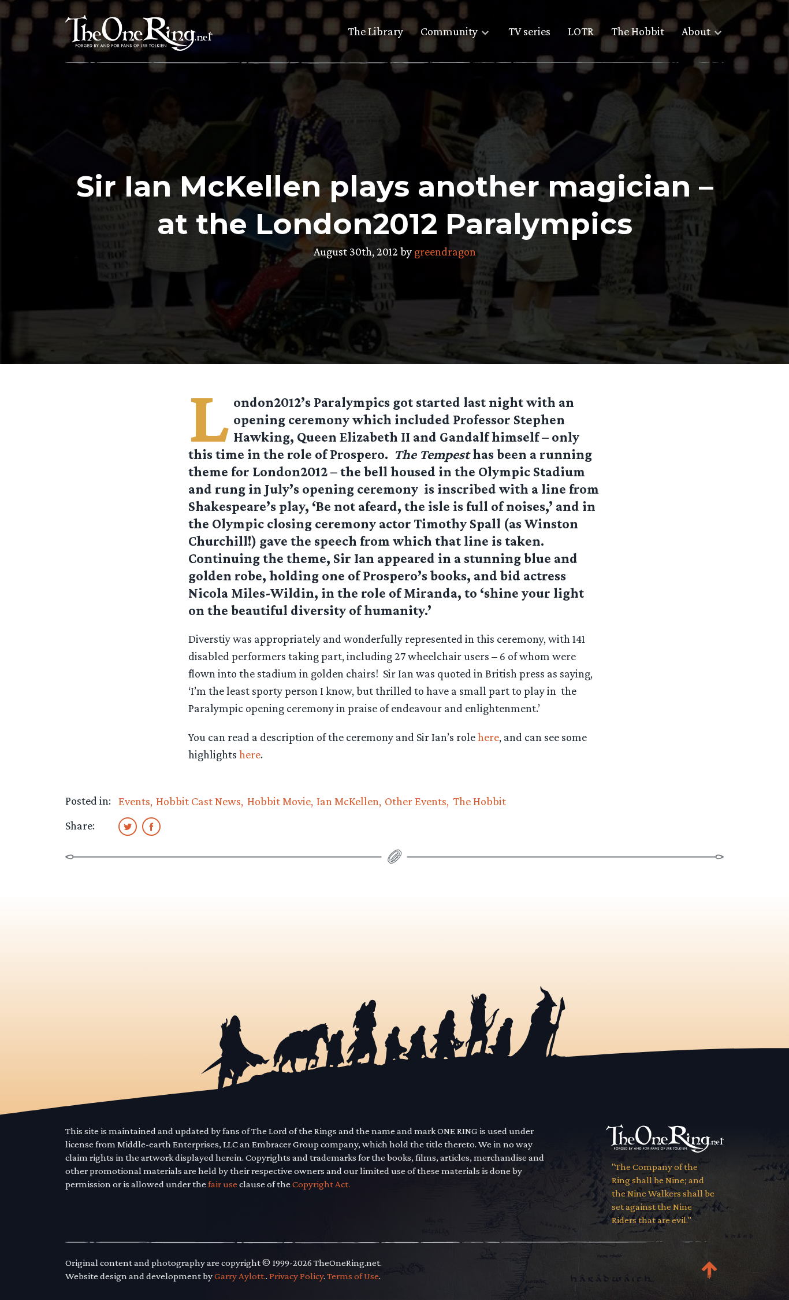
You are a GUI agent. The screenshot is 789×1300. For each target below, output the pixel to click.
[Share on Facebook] (151, 826)
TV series (529, 31)
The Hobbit (637, 31)
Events (134, 801)
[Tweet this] (127, 826)
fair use (222, 1184)
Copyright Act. (321, 1184)
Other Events (415, 801)
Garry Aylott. (240, 1276)
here (488, 737)
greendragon (445, 251)
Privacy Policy (296, 1276)
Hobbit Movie (279, 801)
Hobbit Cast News (198, 801)
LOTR (581, 31)
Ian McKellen (348, 801)
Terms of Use (353, 1276)
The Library (375, 31)
